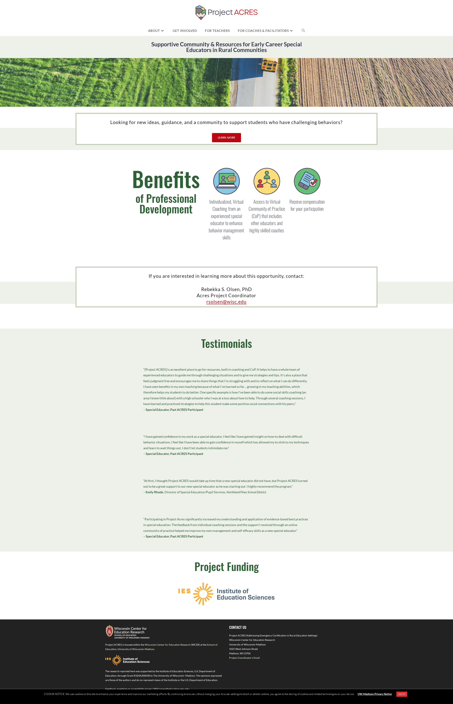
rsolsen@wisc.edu (226, 301)
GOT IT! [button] (401, 694)
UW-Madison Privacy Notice (375, 694)
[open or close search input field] (303, 30)
